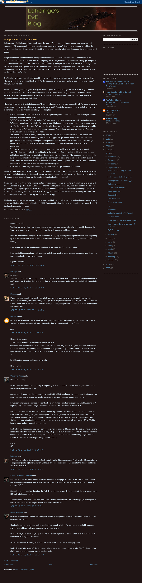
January (111, 260)
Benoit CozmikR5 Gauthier (21, 476)
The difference (113, 217)
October (111, 164)
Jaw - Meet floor (113, 199)
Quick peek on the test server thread (122, 220)
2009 (108, 153)
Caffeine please (113, 184)
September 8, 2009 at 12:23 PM (27, 310)
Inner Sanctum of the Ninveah (118, 92)
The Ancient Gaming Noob (117, 82)
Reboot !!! (109, 113)
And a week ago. (114, 191)
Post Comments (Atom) (24, 570)
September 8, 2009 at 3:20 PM (26, 450)
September (112, 167)
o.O (108, 206)
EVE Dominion (113, 230)
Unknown (14, 317)
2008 (108, 265)
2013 (108, 139)
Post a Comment (11, 561)
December (112, 157)
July (110, 238)
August (111, 235)
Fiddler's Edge (112, 119)
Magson (13, 294)
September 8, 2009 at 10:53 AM (27, 265)
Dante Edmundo (16, 513)
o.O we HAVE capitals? (116, 188)
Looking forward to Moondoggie (119, 180)
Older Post (93, 565)
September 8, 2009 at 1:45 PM (26, 333)
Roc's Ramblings (113, 100)
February (112, 256)
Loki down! (111, 209)
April (110, 249)
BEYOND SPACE (113, 110)
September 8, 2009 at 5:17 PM (26, 506)
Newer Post (8, 565)
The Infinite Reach (113, 121)
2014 (108, 135)
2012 (108, 143)
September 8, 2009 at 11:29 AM (27, 288)
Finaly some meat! (114, 202)
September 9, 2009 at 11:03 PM (27, 555)
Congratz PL (112, 195)
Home (51, 565)
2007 (108, 268)
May (110, 246)
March (111, 253)
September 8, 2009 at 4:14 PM (26, 469)
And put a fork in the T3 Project (120, 213)
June (110, 242)
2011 (108, 146)
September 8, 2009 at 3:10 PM (26, 370)
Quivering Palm (16, 376)
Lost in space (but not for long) (119, 177)
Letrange (13, 272)
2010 (108, 150)
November (112, 160)
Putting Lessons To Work (115, 94)
